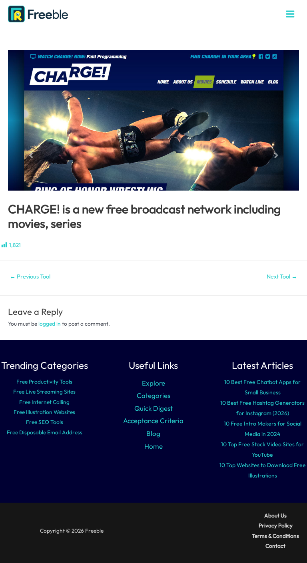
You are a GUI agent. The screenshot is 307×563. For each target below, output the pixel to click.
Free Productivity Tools (44, 381)
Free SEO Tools (44, 422)
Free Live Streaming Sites (44, 391)
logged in (49, 323)
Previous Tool (30, 276)
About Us (275, 515)
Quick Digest (153, 408)
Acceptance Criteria (153, 420)
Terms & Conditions (275, 535)
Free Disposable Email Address (44, 432)
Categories (153, 395)
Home (153, 446)
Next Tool (282, 276)
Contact (275, 545)
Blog (153, 433)
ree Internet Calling (46, 402)
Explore (153, 383)
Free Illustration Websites (44, 412)
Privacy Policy (276, 525)
